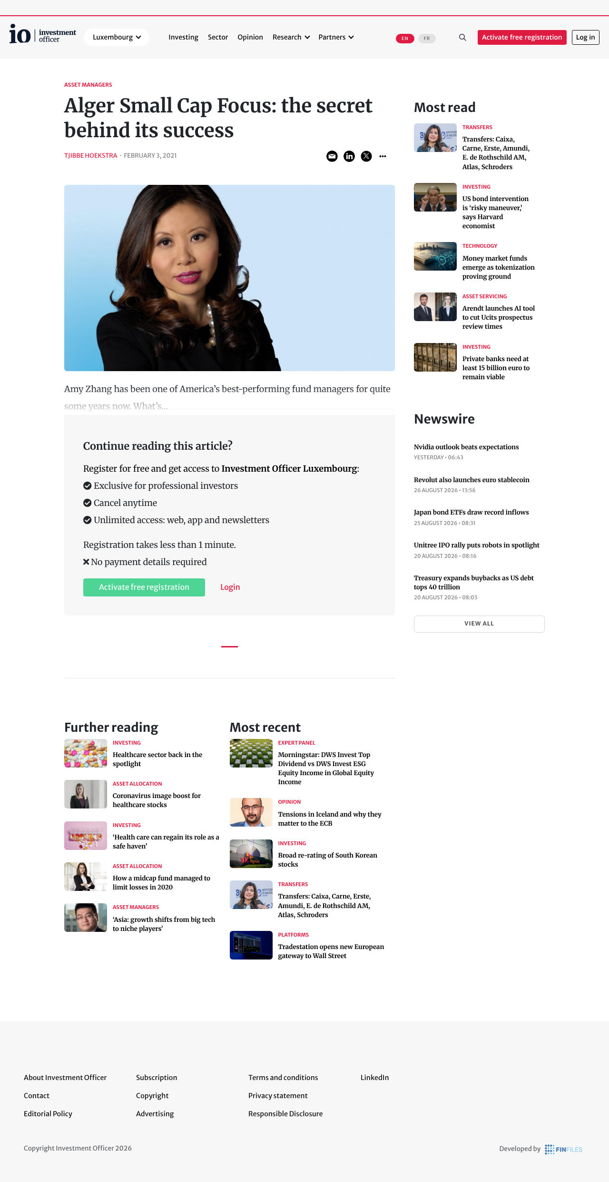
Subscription (156, 1077)
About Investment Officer (65, 1077)
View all (479, 623)
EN (405, 38)
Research (287, 37)
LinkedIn (375, 1077)
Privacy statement (278, 1095)
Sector (218, 37)
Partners (332, 37)
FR (427, 38)
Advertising (155, 1114)
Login (230, 587)
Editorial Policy (48, 1114)
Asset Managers (88, 85)
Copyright (152, 1095)
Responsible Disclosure (285, 1114)
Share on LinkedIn (349, 156)
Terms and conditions (283, 1077)
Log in (585, 37)
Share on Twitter (366, 156)
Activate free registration (522, 37)
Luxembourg (113, 37)
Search (462, 37)
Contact (36, 1095)
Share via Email (332, 156)
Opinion (251, 37)
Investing (183, 37)
